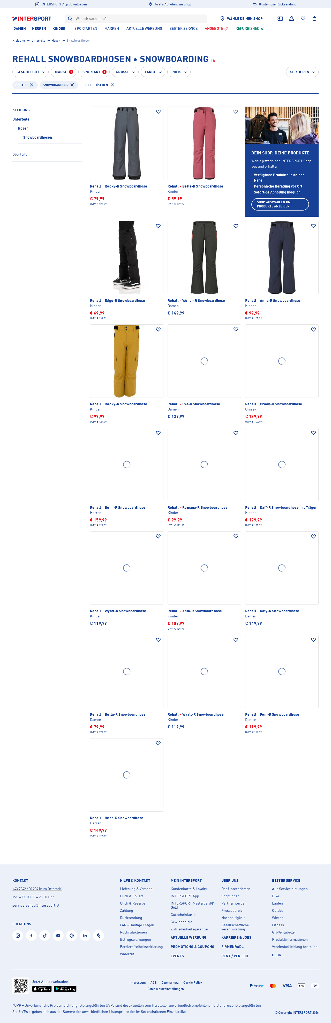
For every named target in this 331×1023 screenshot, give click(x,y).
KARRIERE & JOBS (236, 937)
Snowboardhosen (37, 137)
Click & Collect (132, 896)
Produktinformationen (290, 939)
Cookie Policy (192, 982)
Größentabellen (284, 932)
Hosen (56, 40)
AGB (154, 982)
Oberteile (19, 154)
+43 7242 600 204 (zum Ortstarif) (37, 888)
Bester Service (286, 880)
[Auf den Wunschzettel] (158, 112)
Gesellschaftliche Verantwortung (235, 927)
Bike (275, 896)
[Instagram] (17, 935)
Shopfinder (230, 896)
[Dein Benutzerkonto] (292, 19)
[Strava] (98, 935)
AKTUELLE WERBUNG (189, 937)
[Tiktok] (44, 935)
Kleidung (18, 40)
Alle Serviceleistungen (290, 889)
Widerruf (127, 954)
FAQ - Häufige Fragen (137, 925)
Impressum (138, 982)
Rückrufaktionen (133, 932)
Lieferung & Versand (136, 889)
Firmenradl (232, 946)
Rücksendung (131, 918)
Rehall (21, 85)
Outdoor (278, 910)
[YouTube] (58, 935)
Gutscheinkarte (183, 915)
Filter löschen (96, 85)
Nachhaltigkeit (233, 918)
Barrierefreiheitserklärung (141, 947)
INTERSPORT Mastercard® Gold (192, 905)
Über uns (229, 880)
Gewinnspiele (181, 922)
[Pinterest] (71, 935)
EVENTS (177, 956)
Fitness (278, 925)
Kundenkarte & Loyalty (189, 889)
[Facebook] (31, 935)
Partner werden (233, 903)
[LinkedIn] (85, 935)
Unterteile (38, 40)
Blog (276, 955)
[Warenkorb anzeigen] (314, 19)
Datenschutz (170, 982)
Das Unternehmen (235, 889)
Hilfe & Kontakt (135, 880)
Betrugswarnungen (135, 939)
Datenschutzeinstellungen (165, 989)
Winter (277, 918)
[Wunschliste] (303, 19)
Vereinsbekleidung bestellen (295, 947)
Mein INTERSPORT (186, 880)
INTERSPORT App (185, 896)
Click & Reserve (132, 903)
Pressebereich (233, 910)
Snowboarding (55, 85)
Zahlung (126, 910)
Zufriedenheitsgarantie (189, 929)
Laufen (277, 903)
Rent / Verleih (234, 956)
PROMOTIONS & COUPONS (192, 946)
